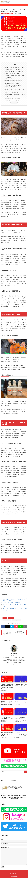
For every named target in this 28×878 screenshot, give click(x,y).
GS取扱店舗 (8, 871)
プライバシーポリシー (14, 873)
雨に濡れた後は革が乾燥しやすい (14, 85)
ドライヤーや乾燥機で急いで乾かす (15, 93)
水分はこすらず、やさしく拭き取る (15, 71)
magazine (5, 13)
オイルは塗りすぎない (12, 87)
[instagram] (14, 665)
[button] (3, 626)
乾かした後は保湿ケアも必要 (11, 83)
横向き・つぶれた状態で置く (13, 100)
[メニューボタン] (26, 2)
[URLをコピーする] (25, 626)
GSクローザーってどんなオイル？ (11, 602)
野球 (19, 620)
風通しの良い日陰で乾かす (13, 79)
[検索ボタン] (22, 2)
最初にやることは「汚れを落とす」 (15, 69)
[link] (11, 665)
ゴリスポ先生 (14, 653)
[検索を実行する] (25, 772)
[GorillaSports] (6, 2)
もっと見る (14, 103)
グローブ (9, 620)
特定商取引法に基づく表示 (16, 871)
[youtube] (16, 665)
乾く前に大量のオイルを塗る (13, 98)
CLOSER (4, 620)
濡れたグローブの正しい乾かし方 (13, 73)
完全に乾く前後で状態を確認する (14, 81)
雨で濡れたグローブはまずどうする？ (14, 67)
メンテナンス (10, 13)
